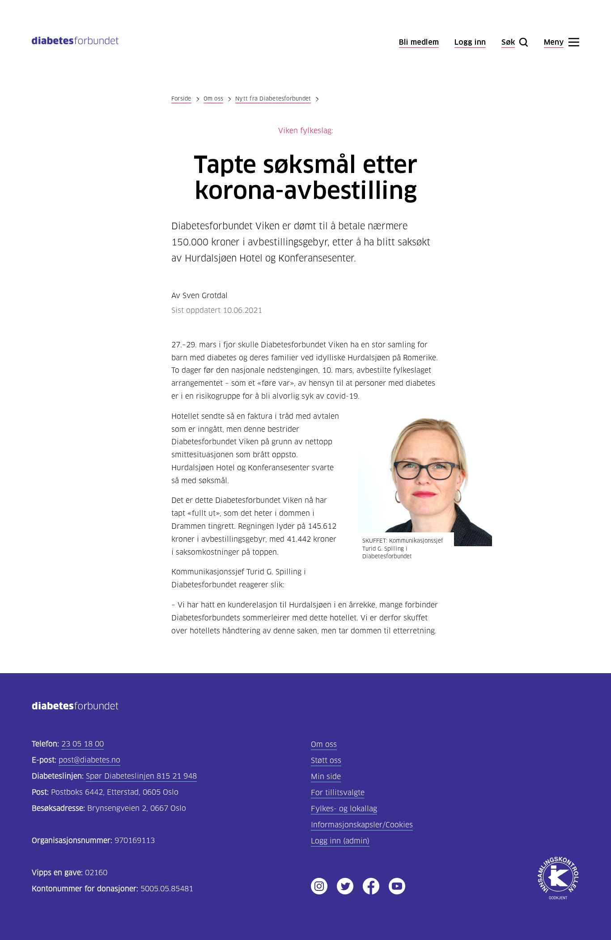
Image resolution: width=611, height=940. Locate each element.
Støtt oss (326, 760)
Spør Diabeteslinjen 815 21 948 (141, 776)
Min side (326, 776)
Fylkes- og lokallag (344, 809)
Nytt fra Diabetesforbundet (273, 98)
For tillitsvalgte (338, 792)
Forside (181, 98)
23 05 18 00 (82, 744)
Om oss (213, 98)
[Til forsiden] (75, 42)
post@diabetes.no (89, 760)
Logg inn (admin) (340, 841)
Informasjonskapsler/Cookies (362, 825)
